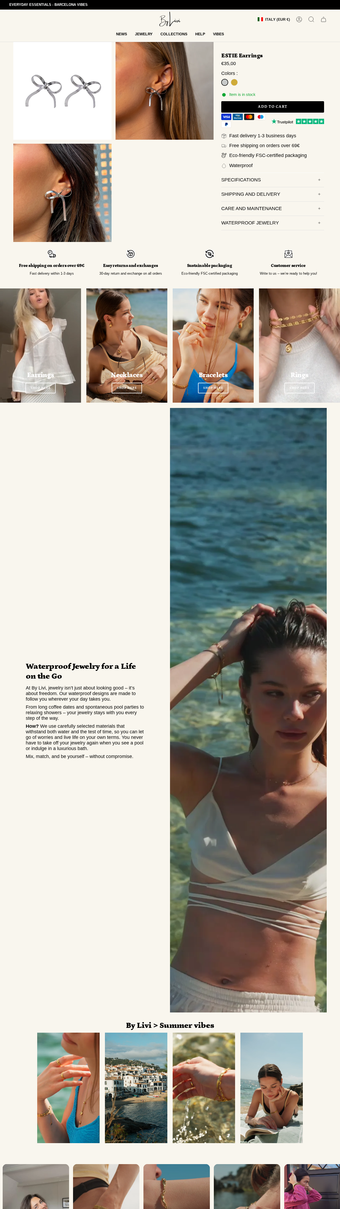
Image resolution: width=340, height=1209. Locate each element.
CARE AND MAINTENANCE (251, 208)
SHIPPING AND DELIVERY (250, 194)
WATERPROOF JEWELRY (250, 222)
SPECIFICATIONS (241, 179)
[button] (121, 34)
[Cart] (323, 19)
